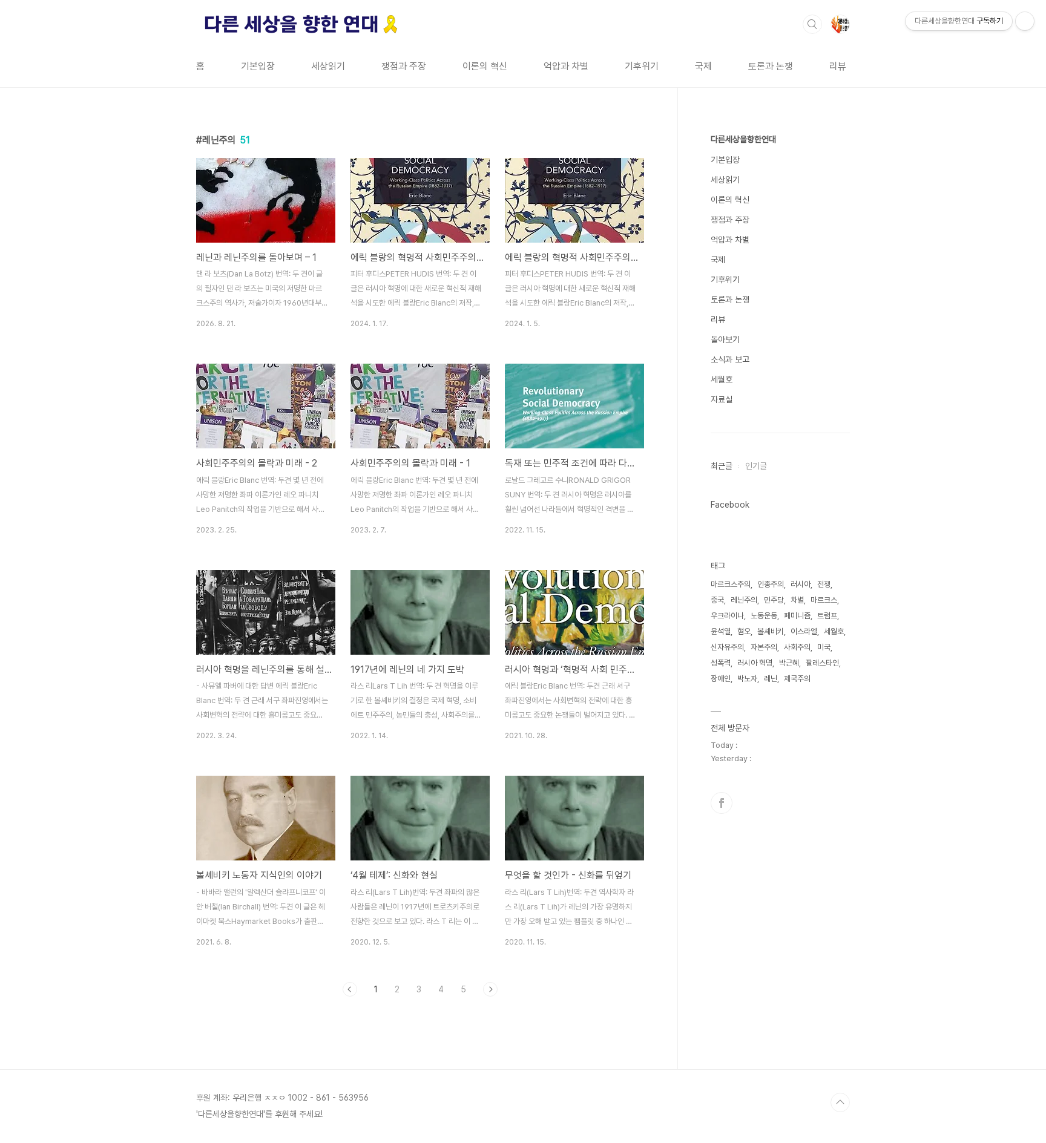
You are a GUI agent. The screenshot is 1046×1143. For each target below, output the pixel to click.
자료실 (721, 399)
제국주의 (797, 678)
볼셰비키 (770, 631)
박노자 (747, 678)
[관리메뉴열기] (1025, 21)
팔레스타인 (822, 662)
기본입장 (258, 66)
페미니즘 (797, 615)
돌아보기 (725, 339)
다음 (490, 989)
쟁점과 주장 (403, 66)
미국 (824, 647)
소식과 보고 (730, 359)
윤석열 (721, 631)
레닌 (770, 678)
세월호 (721, 379)
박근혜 (789, 662)
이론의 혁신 (484, 66)
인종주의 (770, 584)
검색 (812, 24)
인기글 (756, 466)
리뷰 (837, 66)
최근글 (721, 466)
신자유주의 (727, 647)
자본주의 (764, 647)
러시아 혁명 (754, 662)
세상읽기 (328, 66)
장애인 (721, 678)
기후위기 (642, 66)
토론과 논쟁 (770, 66)
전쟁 (824, 584)
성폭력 (721, 662)
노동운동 (764, 615)
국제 (703, 66)
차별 (797, 599)
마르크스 (824, 599)
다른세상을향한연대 (743, 139)
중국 (717, 599)
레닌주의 (744, 599)
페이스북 (721, 803)
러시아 (801, 584)
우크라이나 (727, 615)
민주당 (774, 599)
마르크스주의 (731, 584)
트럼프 (827, 615)
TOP (840, 1102)
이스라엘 (804, 631)
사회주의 (797, 647)
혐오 (744, 631)
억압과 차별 (566, 66)
